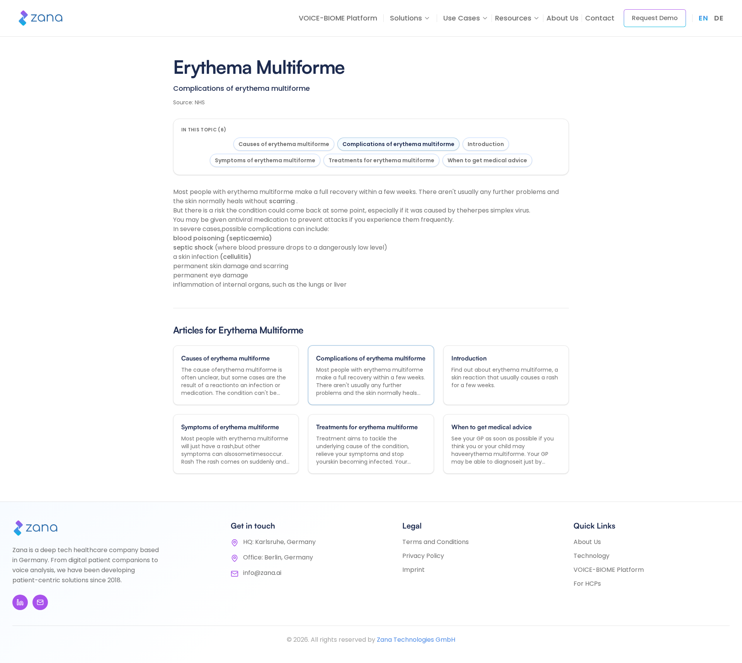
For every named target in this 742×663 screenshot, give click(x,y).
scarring (282, 201)
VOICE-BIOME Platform (338, 18)
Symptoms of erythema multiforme (265, 160)
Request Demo (655, 18)
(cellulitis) (236, 256)
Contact (599, 18)
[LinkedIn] (20, 602)
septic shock (194, 247)
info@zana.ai (262, 572)
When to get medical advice (487, 160)
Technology (591, 555)
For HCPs (587, 583)
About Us (562, 18)
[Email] (40, 602)
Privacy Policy (423, 555)
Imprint (413, 569)
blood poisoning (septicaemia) (222, 238)
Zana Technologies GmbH (416, 639)
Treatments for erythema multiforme (381, 160)
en (703, 18)
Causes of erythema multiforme (283, 144)
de (718, 18)
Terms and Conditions (435, 541)
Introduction (486, 144)
